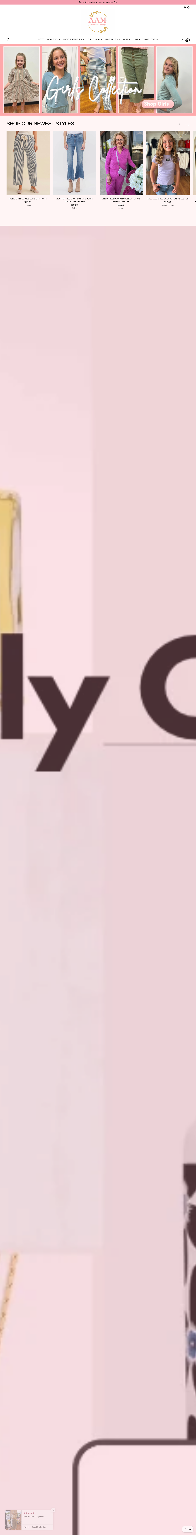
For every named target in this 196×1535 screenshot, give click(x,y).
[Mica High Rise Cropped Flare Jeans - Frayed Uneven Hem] (74, 163)
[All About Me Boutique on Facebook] (185, 7)
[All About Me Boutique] (98, 22)
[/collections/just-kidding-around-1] (98, 80)
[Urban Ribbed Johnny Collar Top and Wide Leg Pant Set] (121, 163)
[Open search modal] (8, 39)
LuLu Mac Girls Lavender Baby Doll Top (167, 199)
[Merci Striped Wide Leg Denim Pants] (28, 163)
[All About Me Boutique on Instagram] (188, 7)
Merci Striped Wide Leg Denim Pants (28, 199)
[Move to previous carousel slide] (181, 124)
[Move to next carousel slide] (187, 124)
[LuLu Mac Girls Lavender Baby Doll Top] (168, 163)
